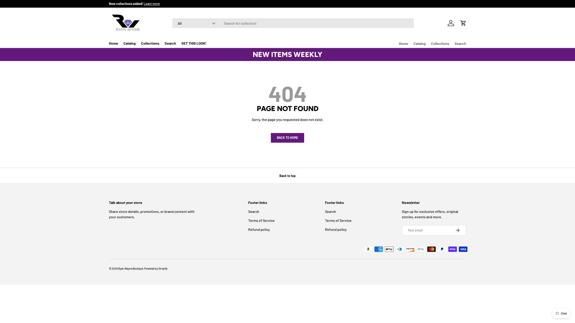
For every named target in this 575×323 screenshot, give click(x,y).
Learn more (152, 4)
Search (170, 43)
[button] (463, 23)
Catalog (130, 43)
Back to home (287, 138)
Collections (150, 43)
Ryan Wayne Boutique (130, 268)
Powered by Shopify (156, 268)
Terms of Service (261, 220)
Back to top (287, 176)
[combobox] (293, 23)
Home (113, 43)
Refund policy (259, 229)
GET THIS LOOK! (194, 43)
